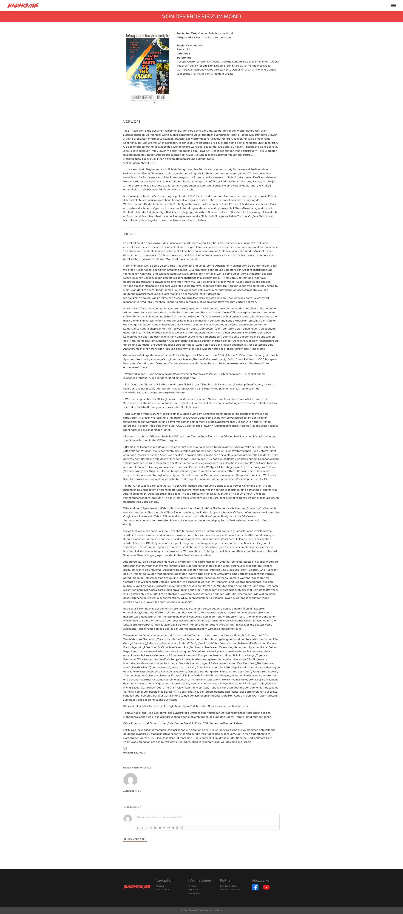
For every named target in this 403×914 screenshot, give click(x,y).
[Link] (173, 827)
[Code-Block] (168, 827)
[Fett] (138, 827)
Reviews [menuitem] (160, 886)
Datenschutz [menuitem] (194, 893)
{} (177, 827)
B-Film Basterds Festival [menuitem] (232, 890)
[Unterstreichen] (146, 827)
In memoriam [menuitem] (162, 890)
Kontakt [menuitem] (192, 886)
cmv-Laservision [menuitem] (228, 886)
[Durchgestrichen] (151, 827)
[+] (181, 827)
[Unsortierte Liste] (160, 827)
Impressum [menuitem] (193, 890)
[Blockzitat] (164, 827)
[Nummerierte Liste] (155, 827)
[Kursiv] (142, 827)
